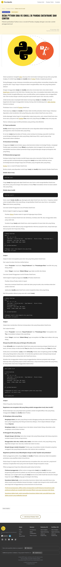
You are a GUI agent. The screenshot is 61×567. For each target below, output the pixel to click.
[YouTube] (12, 539)
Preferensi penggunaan (11, 488)
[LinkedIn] (9, 539)
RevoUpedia (8, 2)
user (16, 490)
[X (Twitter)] (5, 539)
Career (20, 532)
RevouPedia (22, 536)
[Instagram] (2, 539)
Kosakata (57, 2)
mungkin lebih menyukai (25, 490)
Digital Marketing (45, 532)
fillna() (33, 490)
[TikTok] (15, 539)
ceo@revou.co (38, 552)
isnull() (37, 488)
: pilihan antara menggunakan (26, 488)
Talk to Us (29, 548)
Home (3, 8)
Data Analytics (44, 529)
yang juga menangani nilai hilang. (44, 490)
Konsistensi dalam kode (11, 493)
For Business (33, 529)
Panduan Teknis (50, 2)
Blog (20, 534)
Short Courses (33, 535)
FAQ (20, 529)
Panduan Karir (40, 2)
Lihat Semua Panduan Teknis (31, 516)
